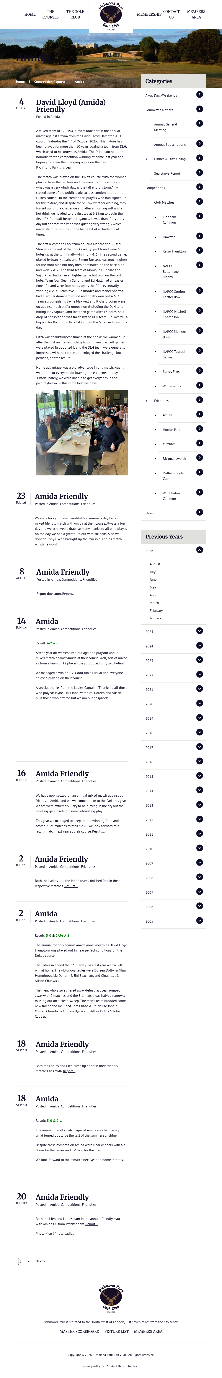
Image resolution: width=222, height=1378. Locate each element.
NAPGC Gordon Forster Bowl (174, 294)
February (156, 610)
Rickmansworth (174, 458)
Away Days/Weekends (161, 95)
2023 (149, 660)
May (153, 587)
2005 (149, 921)
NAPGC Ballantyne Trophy (171, 271)
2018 (149, 733)
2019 (149, 718)
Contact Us (114, 1366)
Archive (132, 1366)
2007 (149, 892)
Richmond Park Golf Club (111, 16)
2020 (149, 704)
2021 (149, 689)
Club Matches (164, 202)
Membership (149, 14)
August (155, 564)
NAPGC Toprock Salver (174, 354)
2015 (149, 776)
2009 (149, 863)
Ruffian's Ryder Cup (174, 476)
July (152, 572)
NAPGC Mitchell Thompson (174, 314)
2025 (149, 631)
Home (30, 14)
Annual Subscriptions (170, 144)
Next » (40, 1261)
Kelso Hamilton (174, 251)
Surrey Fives (171, 371)
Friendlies (88, 504)
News (149, 513)
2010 (149, 849)
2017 (149, 747)
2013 (149, 805)
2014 (149, 791)
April (153, 595)
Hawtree (169, 237)
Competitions (70, 504)
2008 (149, 878)
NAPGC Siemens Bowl (174, 334)
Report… (68, 593)
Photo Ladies (64, 1233)
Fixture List (116, 1331)
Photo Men (44, 1233)
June (153, 579)
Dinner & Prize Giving (170, 159)
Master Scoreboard (79, 1331)
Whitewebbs (172, 386)
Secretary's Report (167, 173)
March (154, 602)
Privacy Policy (92, 1366)
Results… (71, 886)
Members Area (148, 1331)
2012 (149, 820)
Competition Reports (49, 81)
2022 (149, 675)
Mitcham (169, 444)
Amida (55, 116)
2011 (149, 834)
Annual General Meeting (165, 127)
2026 (149, 551)
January (155, 618)
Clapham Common (169, 220)
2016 (149, 762)
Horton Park (171, 429)
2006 (149, 907)
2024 (149, 646)
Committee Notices (159, 110)
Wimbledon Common (171, 496)
